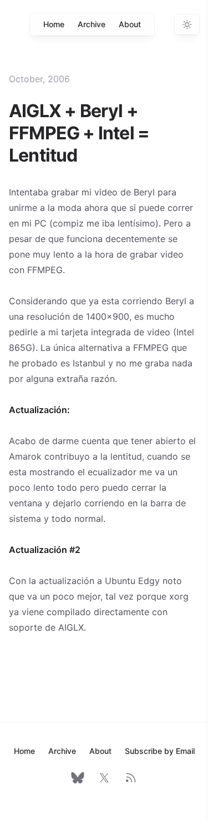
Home (53, 24)
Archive (91, 24)
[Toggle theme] (187, 24)
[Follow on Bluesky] (78, 778)
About (130, 24)
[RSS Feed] (131, 778)
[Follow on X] (104, 778)
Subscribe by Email (160, 751)
